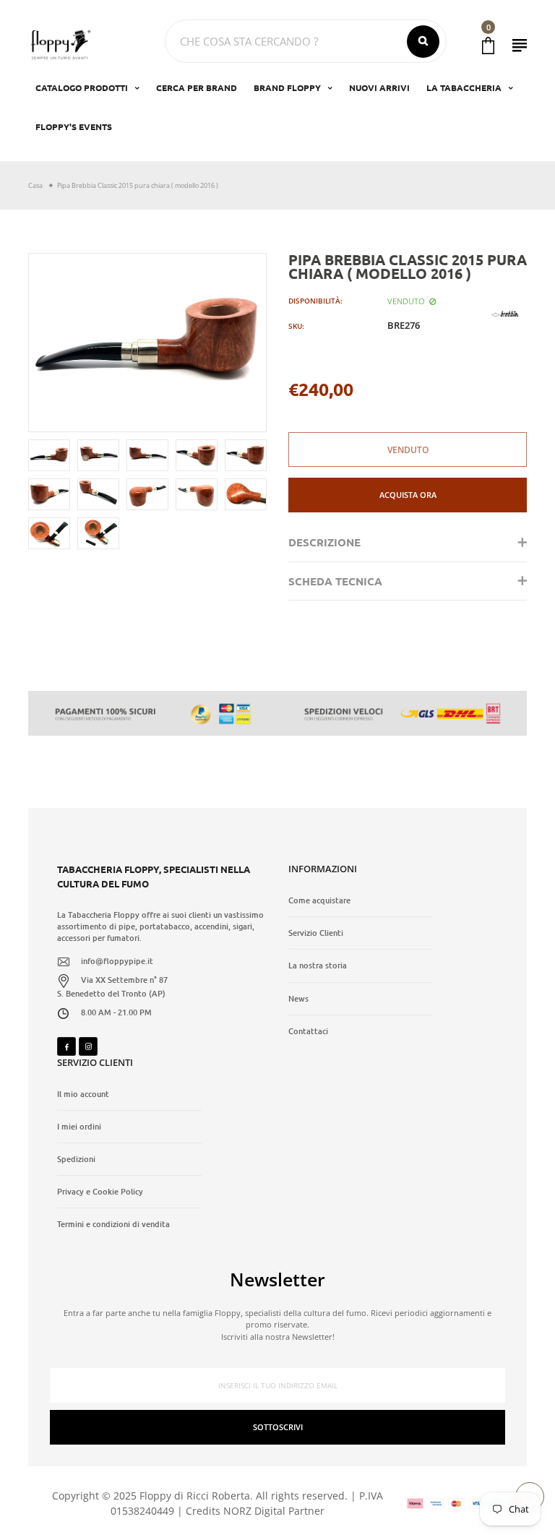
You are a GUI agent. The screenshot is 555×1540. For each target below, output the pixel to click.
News (298, 999)
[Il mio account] (519, 45)
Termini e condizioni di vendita (113, 1224)
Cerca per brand (196, 87)
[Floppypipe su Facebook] (66, 1046)
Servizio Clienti (315, 933)
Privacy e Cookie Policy (100, 1191)
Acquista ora (407, 494)
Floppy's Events (73, 126)
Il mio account (83, 1094)
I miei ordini (79, 1126)
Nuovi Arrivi (379, 87)
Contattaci (308, 1031)
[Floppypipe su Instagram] (88, 1046)
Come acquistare (319, 900)
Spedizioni (76, 1159)
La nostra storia (317, 965)
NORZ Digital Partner (273, 1511)
